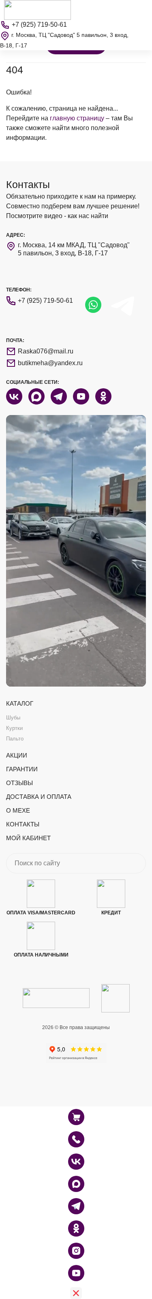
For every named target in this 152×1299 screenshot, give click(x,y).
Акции (16, 755)
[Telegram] (76, 1206)
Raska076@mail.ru (45, 351)
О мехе (18, 810)
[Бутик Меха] (37, 9)
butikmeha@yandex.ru (50, 363)
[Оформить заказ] (76, 1139)
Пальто (15, 739)
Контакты (22, 824)
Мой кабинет (28, 838)
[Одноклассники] (76, 1228)
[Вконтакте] (76, 1161)
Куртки (14, 728)
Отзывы (19, 782)
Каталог (19, 703)
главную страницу (77, 118)
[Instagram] (76, 1251)
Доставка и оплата (38, 796)
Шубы (13, 718)
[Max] (76, 1184)
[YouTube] (76, 1273)
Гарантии (22, 769)
